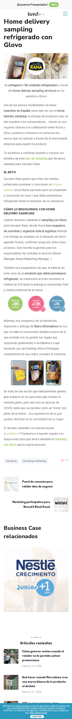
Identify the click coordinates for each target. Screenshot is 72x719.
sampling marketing (34, 460)
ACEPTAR (37, 716)
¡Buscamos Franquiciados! (37, 4)
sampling (11, 460)
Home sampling (28, 588)
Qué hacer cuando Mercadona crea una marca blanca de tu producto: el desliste (45, 681)
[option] (34, 582)
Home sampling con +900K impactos (41, 567)
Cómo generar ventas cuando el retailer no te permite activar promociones (43, 655)
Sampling (47, 588)
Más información (38, 713)
